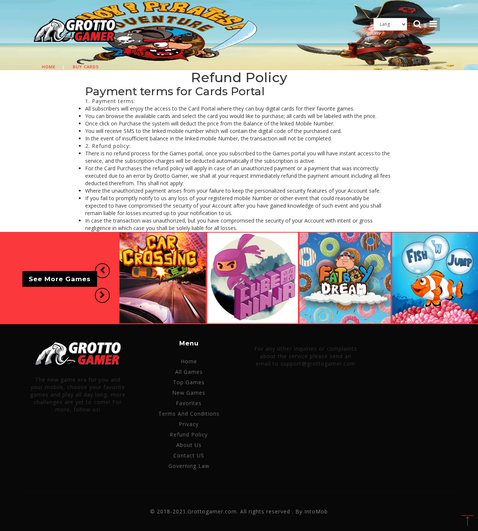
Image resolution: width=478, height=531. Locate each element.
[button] (102, 270)
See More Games (60, 279)
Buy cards (86, 66)
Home (49, 66)
